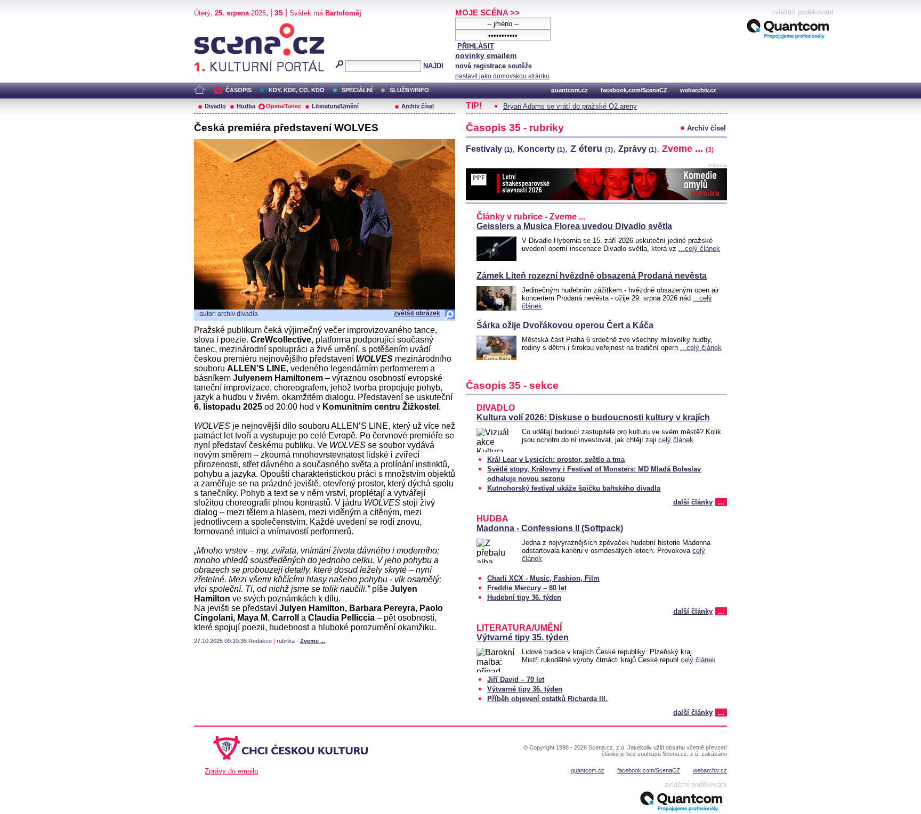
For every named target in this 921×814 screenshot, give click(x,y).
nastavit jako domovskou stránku (502, 76)
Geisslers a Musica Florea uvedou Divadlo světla (574, 226)
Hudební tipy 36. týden (524, 597)
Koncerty (541, 148)
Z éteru (591, 148)
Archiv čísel (417, 106)
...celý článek (699, 249)
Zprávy (637, 148)
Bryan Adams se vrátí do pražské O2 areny (570, 106)
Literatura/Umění (335, 106)
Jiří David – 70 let (515, 679)
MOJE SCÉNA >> (487, 12)
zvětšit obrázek (417, 313)
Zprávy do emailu (231, 771)
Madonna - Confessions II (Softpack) (549, 528)
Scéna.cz (212, 27)
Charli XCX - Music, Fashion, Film (543, 578)
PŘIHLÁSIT (475, 46)
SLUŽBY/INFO (409, 90)
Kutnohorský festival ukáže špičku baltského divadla (573, 488)
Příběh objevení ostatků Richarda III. (547, 699)
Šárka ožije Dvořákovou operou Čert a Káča (564, 325)
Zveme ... (312, 641)
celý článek (675, 440)
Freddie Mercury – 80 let (527, 588)
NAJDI (433, 66)
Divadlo (215, 106)
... (721, 502)
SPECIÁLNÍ (357, 90)
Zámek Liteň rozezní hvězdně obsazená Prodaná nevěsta (591, 275)
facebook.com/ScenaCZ (634, 90)
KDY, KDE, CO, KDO (297, 90)
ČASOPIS (238, 90)
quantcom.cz (569, 90)
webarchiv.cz (698, 90)
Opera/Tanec (283, 106)
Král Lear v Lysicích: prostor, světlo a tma (556, 459)
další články (693, 502)
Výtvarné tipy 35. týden (522, 637)
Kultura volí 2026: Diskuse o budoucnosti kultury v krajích (593, 417)
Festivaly (489, 148)
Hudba (246, 106)
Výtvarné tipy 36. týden (524, 689)
